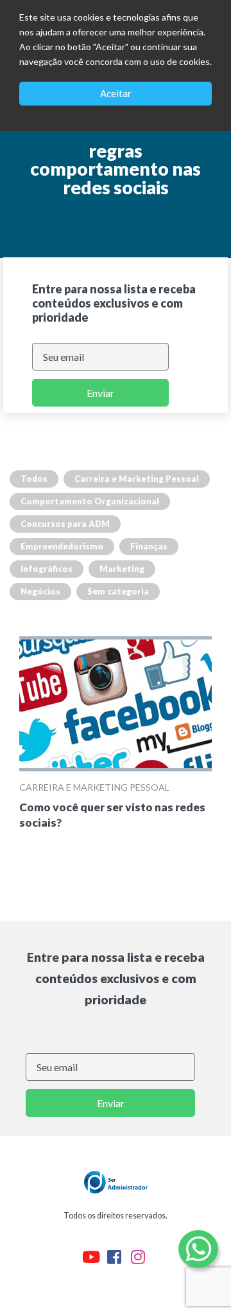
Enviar (100, 393)
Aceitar (116, 93)
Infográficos (47, 569)
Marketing (121, 569)
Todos (34, 479)
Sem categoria (118, 591)
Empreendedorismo (62, 546)
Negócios (40, 591)
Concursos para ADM (65, 524)
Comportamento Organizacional (90, 501)
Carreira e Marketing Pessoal (136, 479)
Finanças (148, 546)
